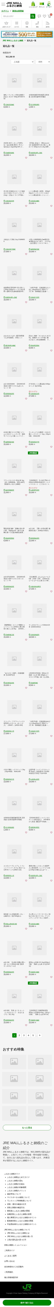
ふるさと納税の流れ (15, 1181)
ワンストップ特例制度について (19, 1201)
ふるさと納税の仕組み (15, 1184)
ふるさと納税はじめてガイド (18, 1177)
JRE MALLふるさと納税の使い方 (20, 1236)
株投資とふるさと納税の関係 (18, 1211)
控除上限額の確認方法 (15, 1207)
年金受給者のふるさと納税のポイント (22, 1224)
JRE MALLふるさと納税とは (18, 1233)
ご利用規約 (8, 1272)
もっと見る (27, 1127)
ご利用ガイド (9, 1250)
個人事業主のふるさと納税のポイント (22, 1218)
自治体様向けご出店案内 (13, 1267)
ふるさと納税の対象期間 (16, 1187)
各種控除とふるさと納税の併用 (19, 1214)
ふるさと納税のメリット (16, 1191)
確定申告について (14, 1194)
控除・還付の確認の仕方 (16, 1204)
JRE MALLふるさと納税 (13, 40)
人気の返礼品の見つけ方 (16, 1240)
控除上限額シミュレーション (15, 1245)
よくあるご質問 (10, 1256)
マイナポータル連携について (18, 1197)
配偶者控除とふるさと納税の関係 (20, 1221)
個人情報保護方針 (11, 1277)
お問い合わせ (9, 1261)
